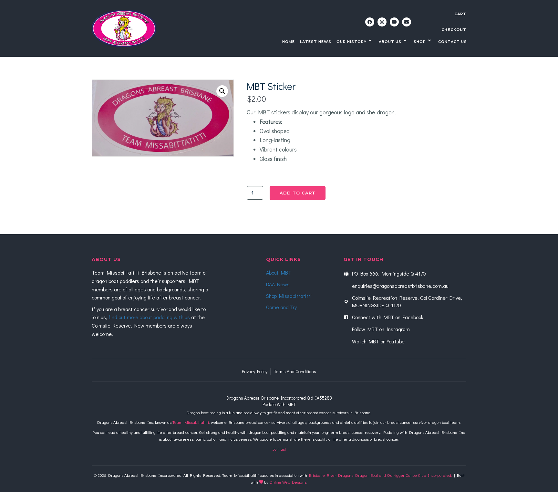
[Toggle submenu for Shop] (429, 41)
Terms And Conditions (295, 371)
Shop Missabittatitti (289, 295)
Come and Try (281, 307)
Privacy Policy (254, 371)
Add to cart (297, 192)
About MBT (278, 272)
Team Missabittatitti (190, 422)
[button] (369, 21)
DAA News (278, 284)
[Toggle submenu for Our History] (370, 41)
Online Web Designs (287, 482)
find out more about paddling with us (149, 317)
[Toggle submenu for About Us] (404, 41)
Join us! (279, 449)
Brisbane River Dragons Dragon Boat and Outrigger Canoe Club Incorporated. (380, 475)
